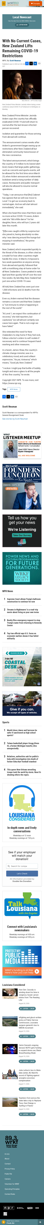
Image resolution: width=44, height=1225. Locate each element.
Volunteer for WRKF (12, 1184)
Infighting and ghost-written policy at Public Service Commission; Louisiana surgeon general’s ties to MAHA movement (30, 1022)
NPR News (14, 389)
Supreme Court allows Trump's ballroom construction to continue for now (24, 600)
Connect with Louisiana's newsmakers (22, 928)
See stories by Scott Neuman (15, 419)
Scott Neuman (15, 60)
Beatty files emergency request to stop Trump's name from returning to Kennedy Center (24, 623)
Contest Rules (10, 1194)
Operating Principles (12, 1189)
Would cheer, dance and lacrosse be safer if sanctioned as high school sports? (22, 733)
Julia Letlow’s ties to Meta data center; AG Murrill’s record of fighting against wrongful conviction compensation (29, 1075)
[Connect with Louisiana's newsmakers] (22, 906)
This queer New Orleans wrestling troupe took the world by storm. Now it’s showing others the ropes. (24, 772)
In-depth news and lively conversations (22, 829)
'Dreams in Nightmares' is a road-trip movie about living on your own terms (23, 610)
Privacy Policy (10, 1169)
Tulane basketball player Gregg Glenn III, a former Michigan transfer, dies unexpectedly (23, 746)
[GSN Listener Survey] (22, 530)
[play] (3, 1222)
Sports (5, 722)
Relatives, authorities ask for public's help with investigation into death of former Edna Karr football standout (23, 759)
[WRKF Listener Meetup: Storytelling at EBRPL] (22, 446)
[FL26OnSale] (22, 487)
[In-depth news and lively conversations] (22, 803)
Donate (36, 3)
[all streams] (41, 1222)
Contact (8, 1164)
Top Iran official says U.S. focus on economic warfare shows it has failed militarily (22, 636)
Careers (8, 1179)
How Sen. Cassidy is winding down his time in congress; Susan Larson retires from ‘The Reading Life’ (29, 995)
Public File (8, 1174)
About (7, 1159)
